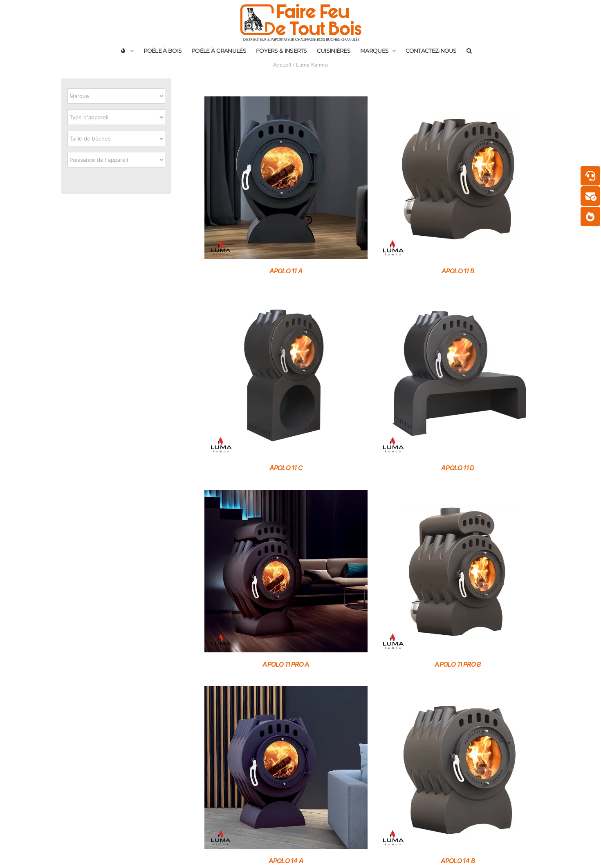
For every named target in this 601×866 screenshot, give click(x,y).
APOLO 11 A (286, 271)
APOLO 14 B (458, 861)
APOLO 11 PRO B (458, 664)
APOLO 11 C (286, 468)
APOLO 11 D (457, 468)
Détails (285, 179)
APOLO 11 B (458, 271)
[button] (468, 50)
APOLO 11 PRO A (285, 664)
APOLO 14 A (286, 861)
